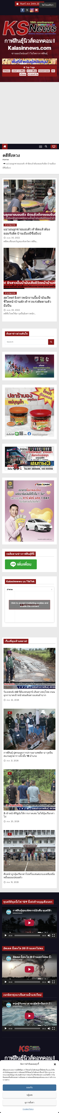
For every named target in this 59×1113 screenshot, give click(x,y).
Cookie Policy (28, 1109)
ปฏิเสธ (30, 1095)
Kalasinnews (44, 71)
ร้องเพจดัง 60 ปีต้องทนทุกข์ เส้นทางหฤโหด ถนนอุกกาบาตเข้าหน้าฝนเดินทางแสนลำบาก (29, 693)
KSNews (6, 71)
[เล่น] (5, 935)
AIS (53, 71)
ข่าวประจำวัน (33, 74)
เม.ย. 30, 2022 (13, 237)
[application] (29, 922)
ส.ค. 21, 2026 (13, 760)
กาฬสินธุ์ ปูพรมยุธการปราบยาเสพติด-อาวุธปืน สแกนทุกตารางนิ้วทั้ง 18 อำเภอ (28, 754)
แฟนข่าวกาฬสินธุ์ (18, 71)
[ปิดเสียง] (49, 935)
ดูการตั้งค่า (29, 1102)
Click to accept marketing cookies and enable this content (29, 605)
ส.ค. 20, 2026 (13, 821)
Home (6, 159)
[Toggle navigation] (40, 147)
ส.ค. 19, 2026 (13, 882)
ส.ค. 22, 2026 (13, 700)
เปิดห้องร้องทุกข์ (9, 652)
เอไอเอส (23, 74)
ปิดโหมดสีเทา (48, 5)
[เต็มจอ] (53, 935)
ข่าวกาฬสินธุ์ (31, 71)
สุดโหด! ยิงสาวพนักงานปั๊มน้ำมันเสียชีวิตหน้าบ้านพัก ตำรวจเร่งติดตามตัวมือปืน (27, 302)
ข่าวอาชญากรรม (10, 225)
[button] (55, 1064)
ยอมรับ (29, 1087)
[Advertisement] (29, 112)
